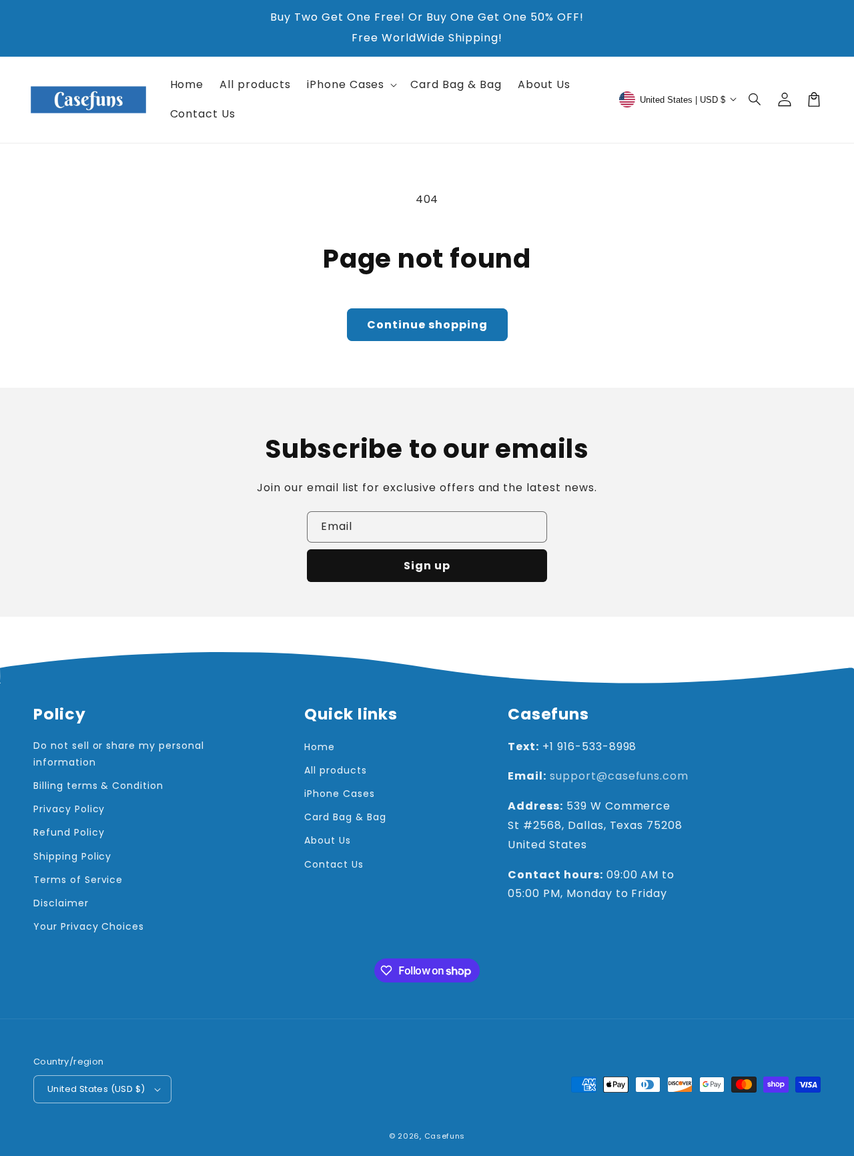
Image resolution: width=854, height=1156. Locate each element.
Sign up (427, 565)
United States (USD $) (96, 1089)
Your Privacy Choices (88, 926)
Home (319, 747)
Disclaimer (61, 903)
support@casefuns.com (619, 776)
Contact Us (334, 864)
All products (335, 770)
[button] (755, 99)
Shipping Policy (72, 856)
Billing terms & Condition (98, 785)
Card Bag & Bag (345, 817)
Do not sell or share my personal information (118, 754)
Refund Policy (68, 832)
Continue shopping (427, 324)
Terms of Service (78, 879)
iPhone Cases (339, 793)
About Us (327, 840)
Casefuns (445, 1136)
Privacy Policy (69, 809)
